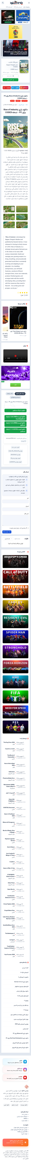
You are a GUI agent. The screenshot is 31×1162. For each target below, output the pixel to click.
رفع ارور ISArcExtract (15, 454)
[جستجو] (2, 2)
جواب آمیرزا (24, 1134)
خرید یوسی (25, 1029)
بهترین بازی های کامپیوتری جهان (19, 1130)
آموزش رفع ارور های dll (15, 458)
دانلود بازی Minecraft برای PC (20, 1033)
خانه (27, 105)
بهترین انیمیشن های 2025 (21, 1024)
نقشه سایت (24, 1121)
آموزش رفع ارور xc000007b (15, 462)
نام (28, 498)
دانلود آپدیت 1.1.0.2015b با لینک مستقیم (15, 430)
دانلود (15, 385)
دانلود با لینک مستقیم (19, 410)
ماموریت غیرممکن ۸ (23, 977)
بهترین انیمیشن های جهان (20, 1128)
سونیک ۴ (26, 1010)
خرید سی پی (25, 968)
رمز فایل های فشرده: (22, 438)
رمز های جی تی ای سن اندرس (21, 1005)
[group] (15, 48)
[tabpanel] (15, 433)
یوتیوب (8, 88)
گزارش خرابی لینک (15, 447)
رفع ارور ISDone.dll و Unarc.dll (15, 451)
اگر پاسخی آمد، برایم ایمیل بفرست (18, 528)
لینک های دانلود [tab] (20, 394)
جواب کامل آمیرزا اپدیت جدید (21, 1019)
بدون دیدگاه (6, 72)
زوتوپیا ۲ (26, 1001)
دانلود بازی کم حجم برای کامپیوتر (20, 1048)
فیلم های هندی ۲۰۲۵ (22, 996)
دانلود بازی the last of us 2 (21, 982)
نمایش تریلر (9, 76)
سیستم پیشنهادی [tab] (15, 397)
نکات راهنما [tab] (10, 394)
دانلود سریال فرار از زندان (22, 991)
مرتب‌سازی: (17, 539)
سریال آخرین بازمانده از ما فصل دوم (19, 1015)
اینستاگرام (25, 88)
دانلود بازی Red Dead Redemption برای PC (17, 1038)
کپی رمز (22, 441)
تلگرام (17, 88)
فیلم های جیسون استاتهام (21, 986)
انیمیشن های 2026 (18, 7)
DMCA (25, 1119)
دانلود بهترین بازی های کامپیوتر (20, 1043)
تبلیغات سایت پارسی (22, 1116)
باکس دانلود (9, 80)
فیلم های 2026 (9, 7)
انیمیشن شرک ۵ (24, 972)
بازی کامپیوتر (21, 105)
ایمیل (27, 506)
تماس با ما (24, 1114)
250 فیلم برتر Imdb (22, 1132)
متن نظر (26, 514)
